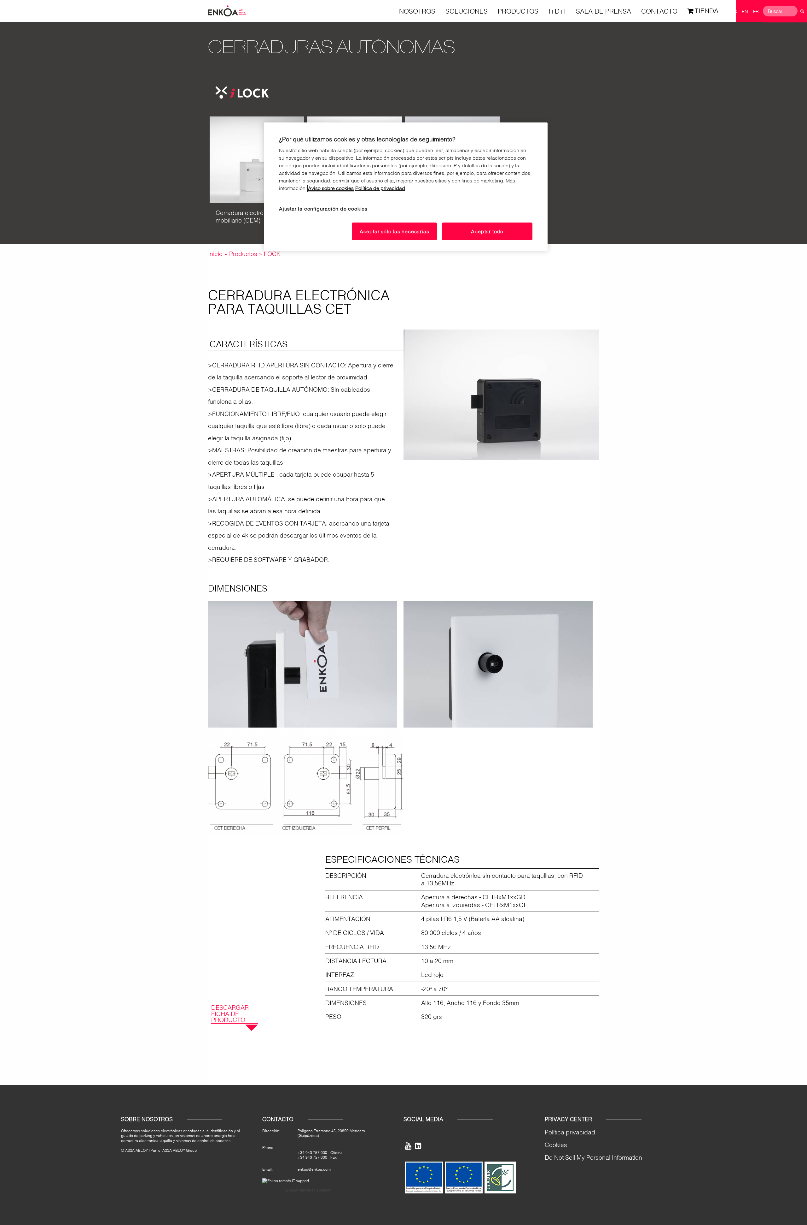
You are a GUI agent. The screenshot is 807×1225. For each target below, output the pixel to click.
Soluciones (466, 11)
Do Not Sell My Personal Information (593, 1157)
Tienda (706, 11)
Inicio (215, 253)
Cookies (556, 1144)
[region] (406, 186)
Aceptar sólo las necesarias (394, 232)
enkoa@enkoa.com (314, 1169)
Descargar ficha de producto (230, 1013)
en (745, 11)
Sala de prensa (603, 11)
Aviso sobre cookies (331, 188)
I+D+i (557, 11)
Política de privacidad (380, 188)
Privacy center (568, 1119)
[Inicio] (227, 10)
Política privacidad (570, 1132)
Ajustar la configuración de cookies (323, 209)
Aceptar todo (487, 232)
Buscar (802, 11)
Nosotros (417, 11)
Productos (518, 11)
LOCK (272, 253)
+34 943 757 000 (312, 1152)
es (734, 11)
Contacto (659, 11)
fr (756, 11)
